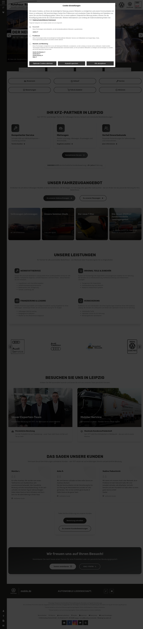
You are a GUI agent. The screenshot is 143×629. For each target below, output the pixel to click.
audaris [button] (35, 31)
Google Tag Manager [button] (38, 52)
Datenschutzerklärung (40, 20)
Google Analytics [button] (37, 55)
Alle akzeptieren (100, 63)
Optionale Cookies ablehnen (43, 63)
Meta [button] (34, 57)
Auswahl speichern (71, 63)
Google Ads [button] (36, 53)
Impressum (52, 20)
